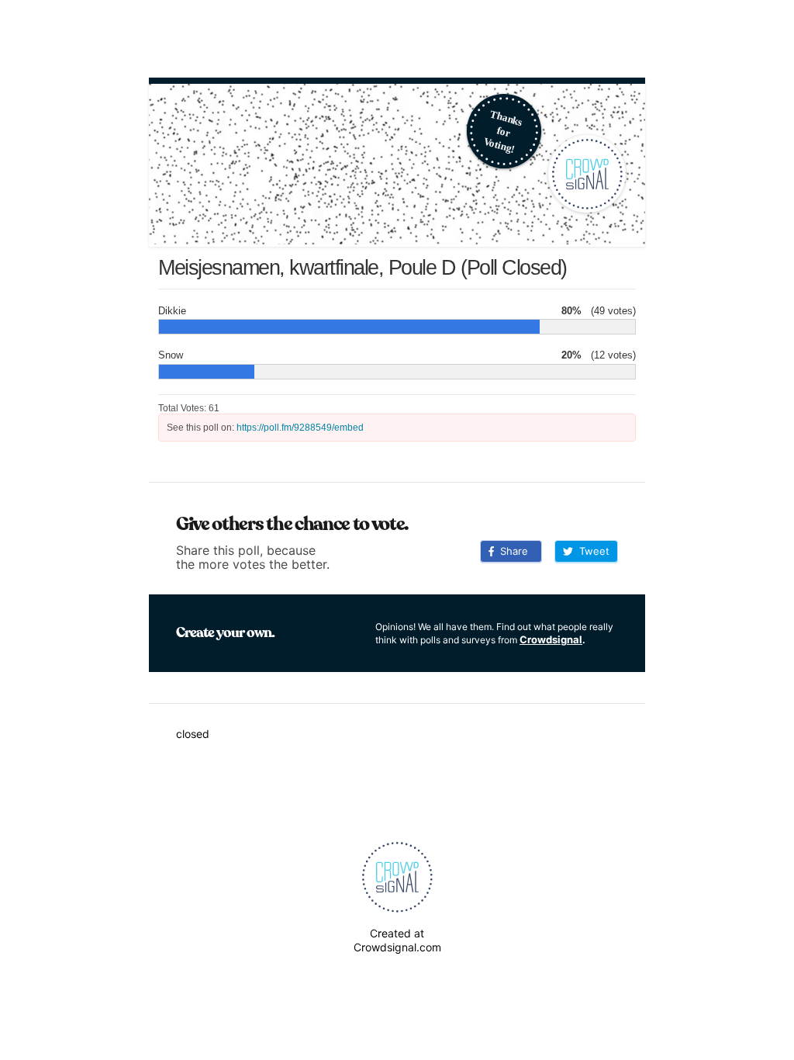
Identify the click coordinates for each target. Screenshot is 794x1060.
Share (511, 551)
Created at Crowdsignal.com (397, 940)
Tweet (591, 551)
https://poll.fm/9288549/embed (300, 427)
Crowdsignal (551, 639)
